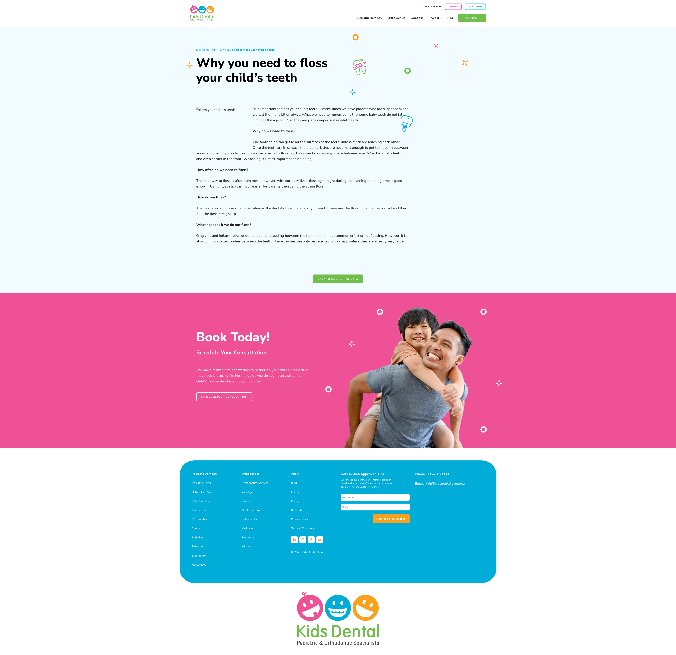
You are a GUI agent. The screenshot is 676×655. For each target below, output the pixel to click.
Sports (196, 528)
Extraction (198, 546)
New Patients (475, 6)
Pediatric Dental (202, 483)
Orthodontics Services (255, 483)
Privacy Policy (299, 519)
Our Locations (251, 510)
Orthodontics (396, 18)
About (435, 18)
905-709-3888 (438, 474)
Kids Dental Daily (206, 50)
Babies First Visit (202, 492)
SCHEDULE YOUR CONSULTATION (224, 396)
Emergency (199, 556)
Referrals (453, 6)
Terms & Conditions (303, 528)
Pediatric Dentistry (369, 18)
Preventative (200, 519)
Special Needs (201, 510)
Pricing (295, 501)
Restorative (199, 565)
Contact (472, 18)
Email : (420, 483)
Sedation (197, 537)
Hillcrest (247, 546)
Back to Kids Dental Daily (338, 279)
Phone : (420, 474)
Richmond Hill (250, 519)
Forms (295, 492)
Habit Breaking (201, 501)
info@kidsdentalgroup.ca (445, 483)
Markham (247, 528)
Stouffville (248, 537)
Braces (246, 501)
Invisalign (247, 492)
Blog (450, 18)
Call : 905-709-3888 (429, 6)
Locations (417, 18)
